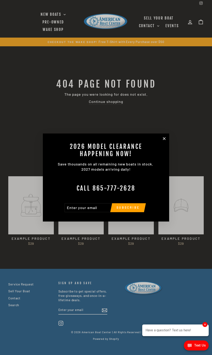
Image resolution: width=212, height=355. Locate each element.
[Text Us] (196, 346)
